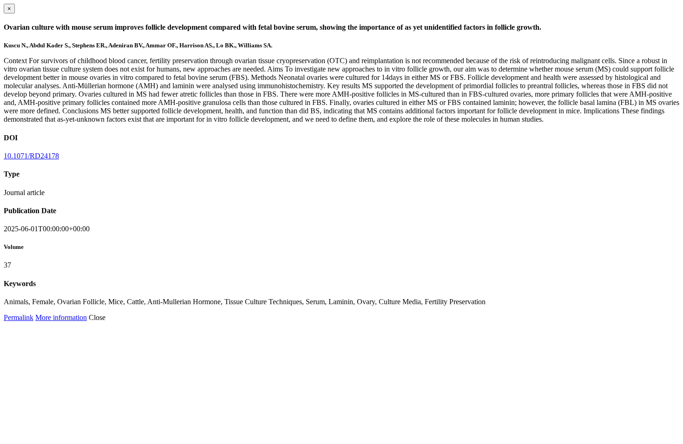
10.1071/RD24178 (31, 156)
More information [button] (61, 317)
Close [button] (97, 317)
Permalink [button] (18, 317)
